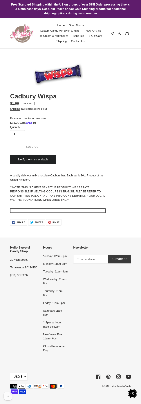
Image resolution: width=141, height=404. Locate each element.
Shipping (15, 108)
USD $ (18, 376)
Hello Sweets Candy (121, 386)
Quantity (15, 127)
